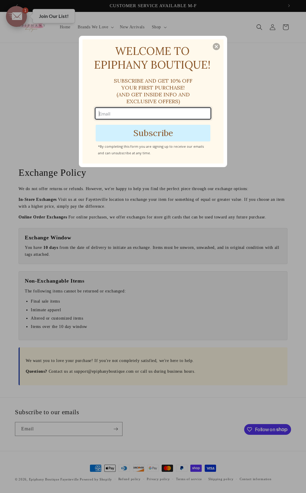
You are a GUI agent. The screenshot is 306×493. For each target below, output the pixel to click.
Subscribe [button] (153, 132)
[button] (216, 46)
